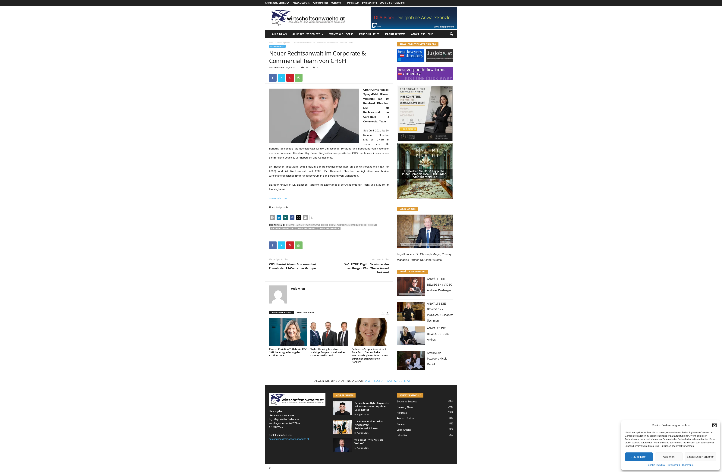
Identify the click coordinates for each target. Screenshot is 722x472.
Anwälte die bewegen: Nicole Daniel (437, 358)
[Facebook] (273, 78)
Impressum (687, 465)
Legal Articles (404, 429)
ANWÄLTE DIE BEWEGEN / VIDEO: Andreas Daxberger (440, 284)
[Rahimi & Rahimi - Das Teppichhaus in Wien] (425, 141)
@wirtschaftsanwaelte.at (387, 380)
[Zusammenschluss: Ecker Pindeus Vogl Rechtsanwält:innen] (342, 427)
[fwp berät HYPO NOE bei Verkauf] (342, 445)
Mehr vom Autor (305, 312)
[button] (714, 425)
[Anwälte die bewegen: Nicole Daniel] (411, 361)
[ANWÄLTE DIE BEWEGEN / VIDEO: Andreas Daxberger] (411, 287)
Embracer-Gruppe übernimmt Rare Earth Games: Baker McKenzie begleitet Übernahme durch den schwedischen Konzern (370, 355)
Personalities (320, 2)
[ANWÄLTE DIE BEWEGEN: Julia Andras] (411, 336)
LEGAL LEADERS (408, 208)
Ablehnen (668, 456)
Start (271, 42)
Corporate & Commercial (342, 225)
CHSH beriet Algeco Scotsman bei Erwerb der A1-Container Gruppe (292, 266)
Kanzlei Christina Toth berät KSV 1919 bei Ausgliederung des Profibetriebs (287, 352)
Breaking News (283, 42)
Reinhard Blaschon (366, 225)
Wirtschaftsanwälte (329, 228)
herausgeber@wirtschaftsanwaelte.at (289, 439)
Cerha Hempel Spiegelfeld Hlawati (303, 225)
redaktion (279, 67)
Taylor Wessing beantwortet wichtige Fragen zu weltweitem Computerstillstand (328, 352)
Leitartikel (402, 435)
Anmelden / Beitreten (277, 2)
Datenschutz (673, 465)
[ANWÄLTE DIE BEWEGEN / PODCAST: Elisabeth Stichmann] (411, 312)
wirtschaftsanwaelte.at (282, 228)
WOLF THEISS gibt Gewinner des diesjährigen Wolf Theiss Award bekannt (366, 268)
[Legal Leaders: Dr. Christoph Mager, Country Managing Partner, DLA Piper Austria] (425, 232)
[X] (281, 78)
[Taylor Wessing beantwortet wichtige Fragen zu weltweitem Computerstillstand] (329, 332)
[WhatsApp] (299, 78)
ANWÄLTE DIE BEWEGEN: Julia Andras (438, 334)
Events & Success (341, 34)
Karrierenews (395, 34)
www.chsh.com (278, 198)
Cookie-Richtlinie (657, 465)
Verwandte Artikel (281, 312)
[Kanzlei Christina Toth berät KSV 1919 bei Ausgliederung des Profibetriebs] (288, 332)
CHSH (324, 225)
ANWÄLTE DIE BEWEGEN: (412, 271)
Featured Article (405, 418)
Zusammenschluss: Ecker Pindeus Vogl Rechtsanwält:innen (368, 425)
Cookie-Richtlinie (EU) (392, 2)
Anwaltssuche (301, 2)
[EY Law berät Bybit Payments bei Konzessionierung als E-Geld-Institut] (342, 408)
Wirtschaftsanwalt (306, 228)
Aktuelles (402, 412)
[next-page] (387, 313)
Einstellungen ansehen (700, 456)
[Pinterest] (290, 78)
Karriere (401, 424)
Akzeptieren (639, 456)
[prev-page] (383, 313)
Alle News (279, 34)
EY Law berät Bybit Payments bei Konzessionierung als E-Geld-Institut (371, 406)
